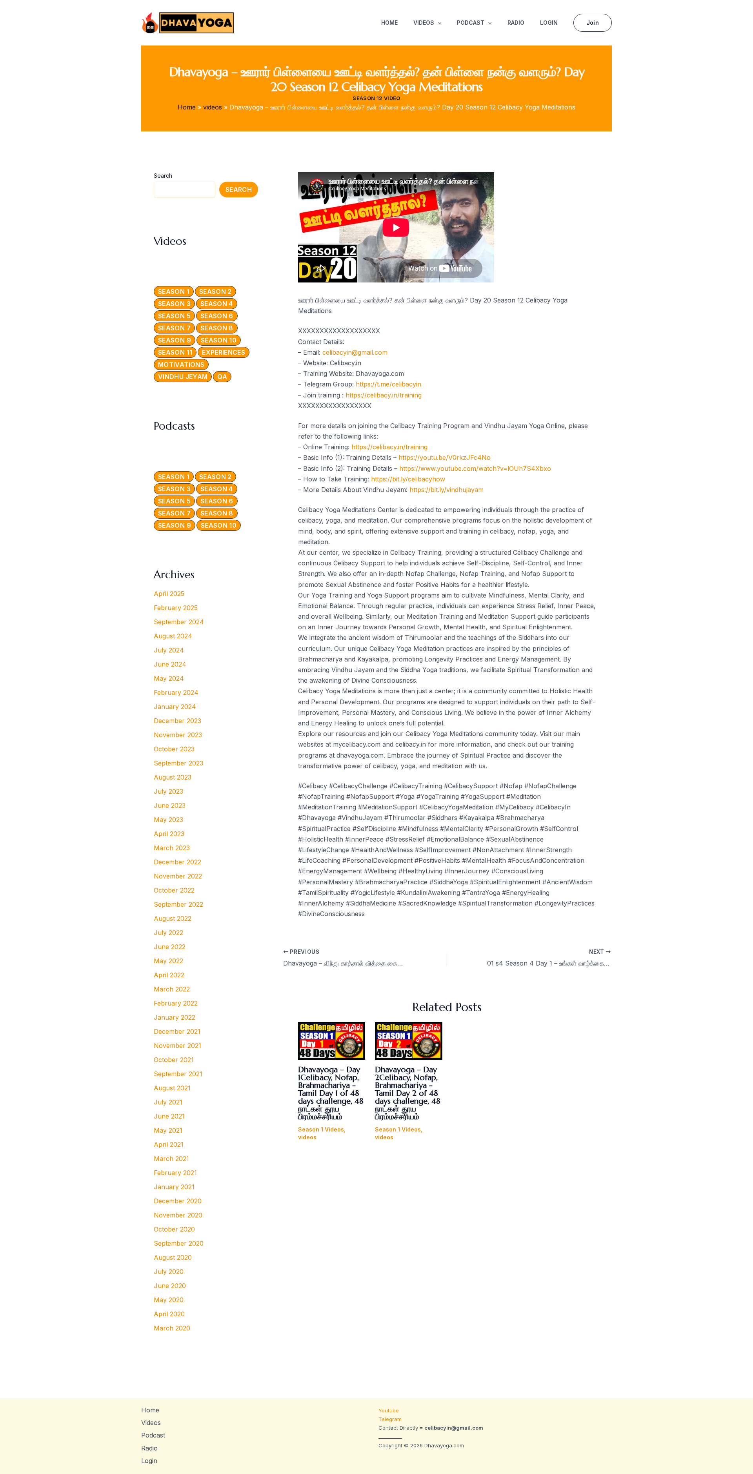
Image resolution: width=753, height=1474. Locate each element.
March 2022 (172, 989)
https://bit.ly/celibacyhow (408, 479)
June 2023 (170, 805)
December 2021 (177, 1031)
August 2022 (172, 918)
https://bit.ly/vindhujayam (446, 490)
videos (307, 1137)
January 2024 (175, 707)
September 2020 (179, 1243)
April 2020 (169, 1314)
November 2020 (178, 1215)
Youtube (389, 1410)
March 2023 (172, 848)
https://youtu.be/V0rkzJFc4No (444, 457)
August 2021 (172, 1088)
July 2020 (169, 1271)
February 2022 (176, 1003)
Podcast (470, 22)
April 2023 (169, 834)
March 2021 (171, 1158)
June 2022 (170, 947)
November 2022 (178, 876)
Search (163, 175)
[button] (437, 22)
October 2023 (174, 749)
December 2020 (178, 1201)
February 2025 (176, 608)
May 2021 (168, 1130)
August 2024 (173, 636)
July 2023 (168, 791)
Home (389, 22)
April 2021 (169, 1144)
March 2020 (172, 1328)
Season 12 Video (376, 98)
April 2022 (169, 975)
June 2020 (170, 1286)
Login (549, 22)
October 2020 (174, 1229)
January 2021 (174, 1187)
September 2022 (178, 904)
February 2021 (175, 1173)
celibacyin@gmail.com (354, 352)
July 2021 (168, 1102)
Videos (423, 22)
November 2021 (177, 1045)
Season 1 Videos (321, 1129)
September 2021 (178, 1074)
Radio (515, 22)
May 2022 (168, 961)
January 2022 (174, 1017)
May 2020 (169, 1300)
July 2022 (168, 933)
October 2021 (174, 1060)
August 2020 (173, 1257)
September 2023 (178, 763)
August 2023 (172, 777)
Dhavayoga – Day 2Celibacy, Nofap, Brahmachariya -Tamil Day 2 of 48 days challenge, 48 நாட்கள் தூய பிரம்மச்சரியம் (407, 1093)
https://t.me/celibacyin (388, 384)
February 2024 (176, 692)
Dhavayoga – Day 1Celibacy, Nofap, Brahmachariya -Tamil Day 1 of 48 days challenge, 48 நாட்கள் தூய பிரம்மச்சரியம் (331, 1093)
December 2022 (177, 862)
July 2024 (169, 650)
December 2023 (177, 721)
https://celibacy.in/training (384, 395)
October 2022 (174, 890)
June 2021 (169, 1116)
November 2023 (178, 735)
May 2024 (169, 678)
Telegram (390, 1419)
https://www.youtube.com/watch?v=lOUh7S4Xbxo (475, 468)
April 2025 (169, 594)
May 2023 (168, 820)
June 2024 (170, 664)
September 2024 (179, 622)
